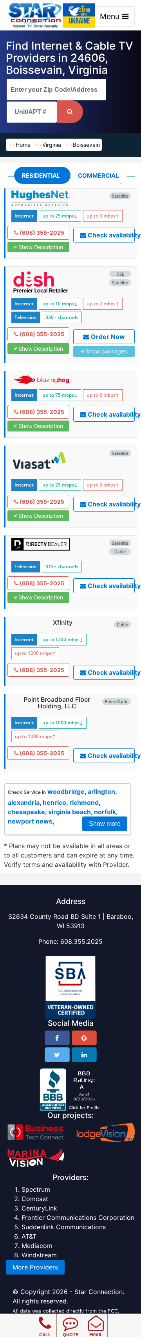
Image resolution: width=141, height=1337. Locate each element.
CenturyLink (39, 1208)
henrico (54, 802)
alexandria (24, 802)
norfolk (105, 812)
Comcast (35, 1199)
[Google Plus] (84, 1037)
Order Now (107, 336)
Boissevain (86, 144)
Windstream (39, 1255)
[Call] (44, 1317)
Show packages (105, 351)
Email (96, 1334)
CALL (45, 1334)
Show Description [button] (40, 247)
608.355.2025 (81, 941)
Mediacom (37, 1246)
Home (23, 144)
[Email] (95, 1317)
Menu (111, 16)
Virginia (51, 144)
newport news (30, 821)
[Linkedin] (84, 1054)
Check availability (110, 235)
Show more (105, 823)
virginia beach (69, 812)
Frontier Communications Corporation (78, 1217)
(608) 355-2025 (41, 232)
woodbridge (66, 791)
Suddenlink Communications (64, 1227)
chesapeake (26, 812)
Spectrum (36, 1189)
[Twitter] (57, 1054)
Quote (70, 1334)
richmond (84, 802)
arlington (101, 791)
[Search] (70, 111)
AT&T (29, 1236)
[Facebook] (57, 1037)
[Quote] (70, 1317)
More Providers (35, 1267)
